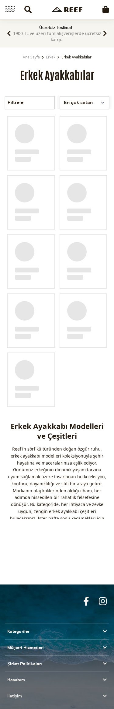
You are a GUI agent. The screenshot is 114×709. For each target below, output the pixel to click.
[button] (9, 33)
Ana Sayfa (31, 57)
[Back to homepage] (67, 9)
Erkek (50, 57)
